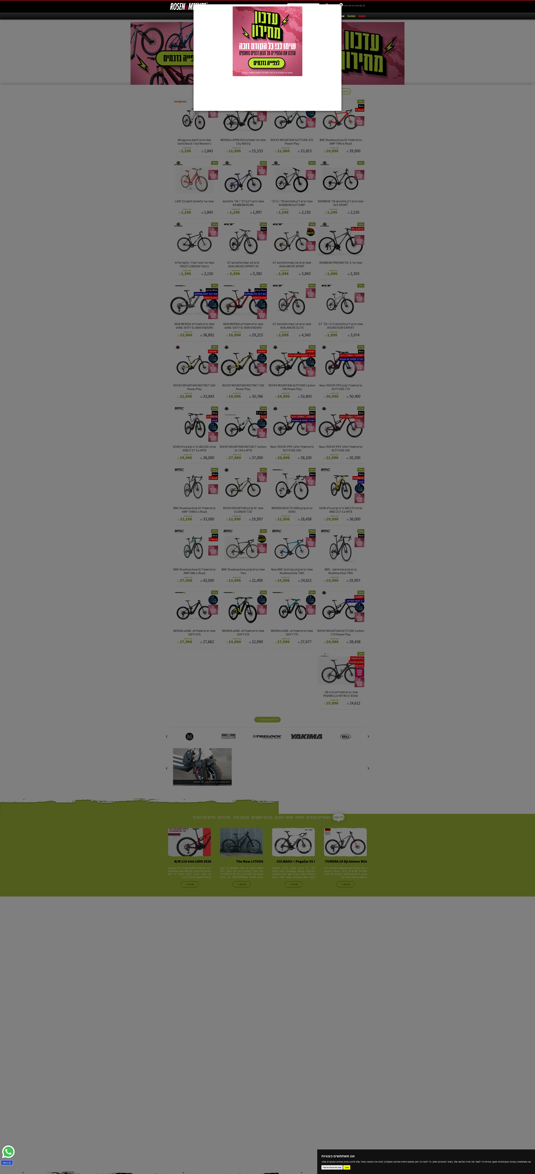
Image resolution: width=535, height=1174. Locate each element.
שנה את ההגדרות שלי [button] (332, 1167)
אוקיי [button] (347, 1167)
